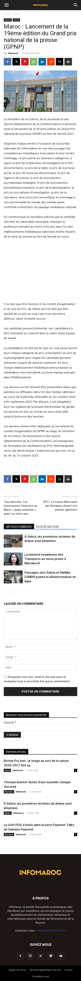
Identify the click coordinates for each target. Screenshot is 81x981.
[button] (6, 5)
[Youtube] (61, 956)
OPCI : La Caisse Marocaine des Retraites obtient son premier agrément (60, 505)
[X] (16, 61)
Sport (7, 770)
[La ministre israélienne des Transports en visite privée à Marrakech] (13, 558)
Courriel (10, 722)
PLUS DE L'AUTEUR (47, 526)
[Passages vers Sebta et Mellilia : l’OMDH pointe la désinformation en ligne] (13, 576)
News (16, 20)
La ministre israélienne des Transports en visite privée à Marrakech (45, 559)
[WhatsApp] (33, 61)
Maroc (18, 14)
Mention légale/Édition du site (45, 969)
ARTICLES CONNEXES (19, 526)
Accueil (7, 14)
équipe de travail (17, 969)
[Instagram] (30, 956)
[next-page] (12, 590)
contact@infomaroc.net (51, 930)
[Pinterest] (25, 61)
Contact (68, 969)
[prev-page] (6, 590)
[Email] (59, 61)
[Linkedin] (42, 61)
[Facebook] (7, 61)
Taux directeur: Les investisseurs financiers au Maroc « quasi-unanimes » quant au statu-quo (20, 507)
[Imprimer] (68, 61)
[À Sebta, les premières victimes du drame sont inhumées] (13, 540)
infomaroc (13, 53)
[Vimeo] (50, 956)
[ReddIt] (51, 61)
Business (9, 791)
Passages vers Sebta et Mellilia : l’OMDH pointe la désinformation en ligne (50, 577)
